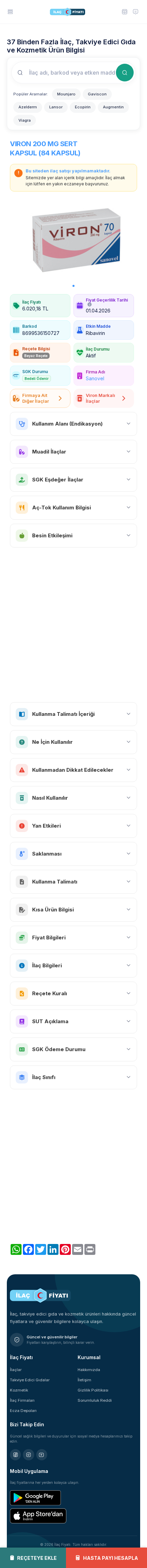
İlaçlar (16, 1369)
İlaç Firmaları (22, 1400)
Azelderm (27, 107)
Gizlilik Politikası (93, 1390)
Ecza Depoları (23, 1410)
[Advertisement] (73, 625)
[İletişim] (135, 11)
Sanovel (95, 378)
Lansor (56, 107)
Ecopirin (83, 107)
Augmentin (113, 107)
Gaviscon (97, 94)
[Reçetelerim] (124, 11)
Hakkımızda (89, 1369)
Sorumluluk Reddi (95, 1400)
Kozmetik (19, 1390)
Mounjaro (66, 94)
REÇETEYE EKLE (37, 1558)
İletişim (84, 1380)
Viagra (24, 120)
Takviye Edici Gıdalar (30, 1380)
